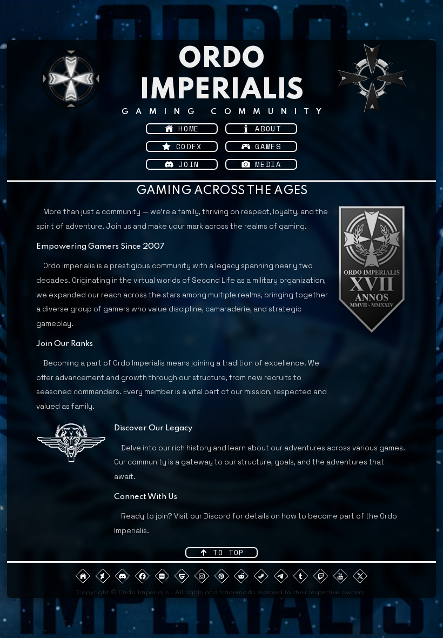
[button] (182, 128)
